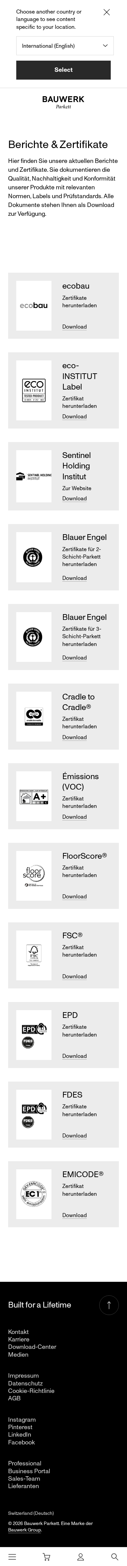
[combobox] (65, 45)
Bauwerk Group (24, 1530)
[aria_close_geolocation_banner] (107, 13)
